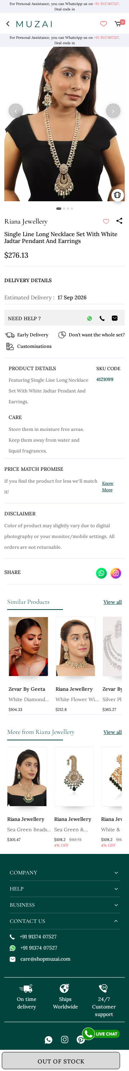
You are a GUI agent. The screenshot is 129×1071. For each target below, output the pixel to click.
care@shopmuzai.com (45, 959)
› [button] (113, 110)
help (17, 888)
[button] (58, 208)
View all (113, 602)
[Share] (119, 221)
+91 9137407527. (107, 3)
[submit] (106, 221)
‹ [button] (16, 110)
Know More (108, 486)
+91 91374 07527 (38, 936)
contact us (27, 921)
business (22, 905)
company (23, 872)
